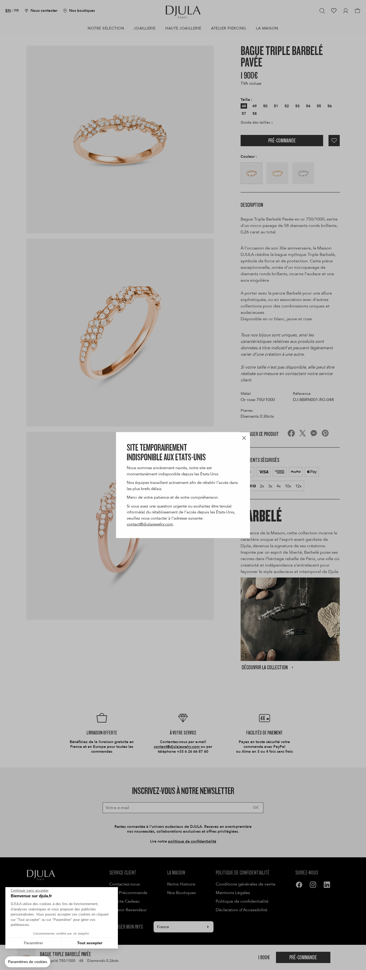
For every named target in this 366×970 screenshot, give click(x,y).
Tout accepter (89, 943)
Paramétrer (33, 943)
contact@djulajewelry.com (150, 524)
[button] (27, 962)
